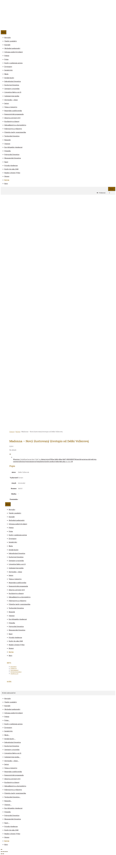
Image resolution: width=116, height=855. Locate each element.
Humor (6, 176)
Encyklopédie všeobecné (13, 147)
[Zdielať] (5, 851)
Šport (6, 162)
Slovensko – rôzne (11, 100)
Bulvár (6, 180)
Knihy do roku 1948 (11, 169)
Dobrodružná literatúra (12, 81)
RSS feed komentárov (16, 672)
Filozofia (7, 151)
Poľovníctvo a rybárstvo (13, 129)
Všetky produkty (10, 41)
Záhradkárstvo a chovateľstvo (15, 125)
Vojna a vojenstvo (10, 107)
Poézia (6, 55)
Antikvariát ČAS (25, 15)
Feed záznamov (14, 670)
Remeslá (7, 140)
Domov (11, 432)
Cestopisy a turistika (11, 89)
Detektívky (8, 70)
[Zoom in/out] (1, 851)
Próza (6, 59)
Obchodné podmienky (12, 48)
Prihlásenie (102, 193)
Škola (6, 74)
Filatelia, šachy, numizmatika (15, 132)
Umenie (7, 144)
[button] (9, 720)
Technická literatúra (11, 136)
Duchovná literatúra (11, 85)
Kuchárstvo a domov (11, 121)
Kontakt (7, 45)
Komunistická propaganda (14, 114)
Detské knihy (9, 78)
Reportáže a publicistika (13, 111)
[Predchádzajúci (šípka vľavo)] (1, 853)
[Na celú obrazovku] (3, 851)
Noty (6, 183)
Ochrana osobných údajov (13, 52)
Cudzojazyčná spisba (11, 96)
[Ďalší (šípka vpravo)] (3, 853)
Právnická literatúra (11, 154)
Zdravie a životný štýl (12, 118)
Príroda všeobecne (11, 165)
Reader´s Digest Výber (12, 173)
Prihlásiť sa (13, 668)
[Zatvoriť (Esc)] (7, 851)
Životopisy (8, 67)
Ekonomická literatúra (12, 158)
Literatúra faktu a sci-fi (12, 92)
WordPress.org (14, 673)
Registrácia (13, 666)
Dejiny (6, 103)
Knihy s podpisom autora (13, 63)
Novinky (7, 37)
